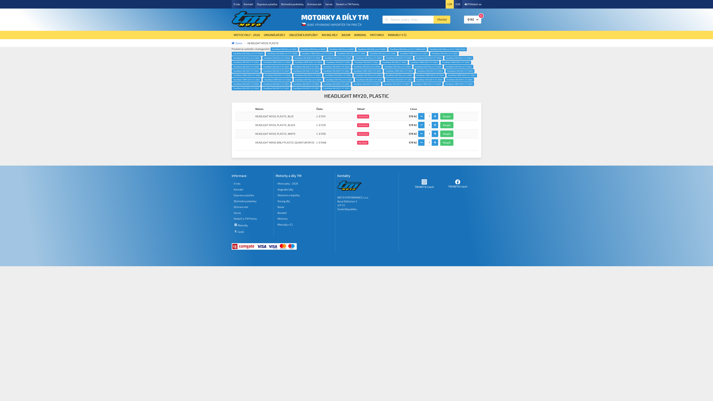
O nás (237, 4)
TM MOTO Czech (424, 186)
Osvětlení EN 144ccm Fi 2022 (338, 58)
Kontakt (248, 4)
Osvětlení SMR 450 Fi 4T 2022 (277, 62)
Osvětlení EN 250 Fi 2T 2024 (369, 80)
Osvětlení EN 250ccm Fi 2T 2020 (248, 53)
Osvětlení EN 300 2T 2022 (394, 62)
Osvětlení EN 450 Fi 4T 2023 (278, 75)
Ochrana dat (314, 4)
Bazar (281, 206)
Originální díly (285, 189)
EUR (458, 4)
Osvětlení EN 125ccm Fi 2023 (367, 67)
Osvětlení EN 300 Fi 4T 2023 (308, 75)
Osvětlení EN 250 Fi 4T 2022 (246, 67)
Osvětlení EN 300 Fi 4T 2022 (306, 67)
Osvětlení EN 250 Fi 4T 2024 (246, 84)
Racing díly (284, 201)
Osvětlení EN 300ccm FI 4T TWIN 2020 (447, 49)
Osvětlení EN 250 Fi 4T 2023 (430, 71)
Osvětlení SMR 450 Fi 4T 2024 (427, 84)
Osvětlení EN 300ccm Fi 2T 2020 (282, 53)
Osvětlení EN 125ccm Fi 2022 (246, 58)
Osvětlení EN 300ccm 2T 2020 (351, 53)
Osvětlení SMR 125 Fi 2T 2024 (246, 80)
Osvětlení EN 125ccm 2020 (284, 49)
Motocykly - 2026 (288, 183)
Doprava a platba (267, 4)
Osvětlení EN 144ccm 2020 (313, 49)
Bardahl (282, 212)
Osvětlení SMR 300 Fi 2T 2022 (424, 62)
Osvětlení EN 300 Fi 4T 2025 (306, 88)
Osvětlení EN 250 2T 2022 (338, 62)
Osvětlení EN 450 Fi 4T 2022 (459, 58)
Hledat (442, 19)
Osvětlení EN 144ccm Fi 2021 (445, 53)
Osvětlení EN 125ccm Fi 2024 (368, 75)
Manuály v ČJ (285, 224)
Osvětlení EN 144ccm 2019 (341, 49)
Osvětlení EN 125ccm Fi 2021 (383, 53)
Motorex (283, 218)
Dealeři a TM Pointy (347, 4)
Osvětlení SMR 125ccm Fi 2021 (413, 53)
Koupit (447, 116)
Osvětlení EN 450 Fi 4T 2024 (367, 84)
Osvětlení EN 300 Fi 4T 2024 (306, 84)
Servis (329, 4)
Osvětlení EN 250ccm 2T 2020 (372, 49)
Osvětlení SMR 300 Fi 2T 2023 (367, 71)
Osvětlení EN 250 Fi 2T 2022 (399, 58)
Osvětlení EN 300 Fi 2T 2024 (429, 80)
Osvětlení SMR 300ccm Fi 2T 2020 (317, 53)
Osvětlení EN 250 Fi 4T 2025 (246, 88)
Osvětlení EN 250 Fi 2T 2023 (246, 71)
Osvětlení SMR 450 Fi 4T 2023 (247, 75)
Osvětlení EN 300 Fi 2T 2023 (306, 71)
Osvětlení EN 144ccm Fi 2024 (308, 80)
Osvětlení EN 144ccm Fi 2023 (428, 67)
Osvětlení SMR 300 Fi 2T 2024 (430, 75)
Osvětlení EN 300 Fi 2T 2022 (307, 58)
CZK (449, 4)
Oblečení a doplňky (289, 195)
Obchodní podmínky (292, 4)
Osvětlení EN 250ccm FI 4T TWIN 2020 (407, 49)
